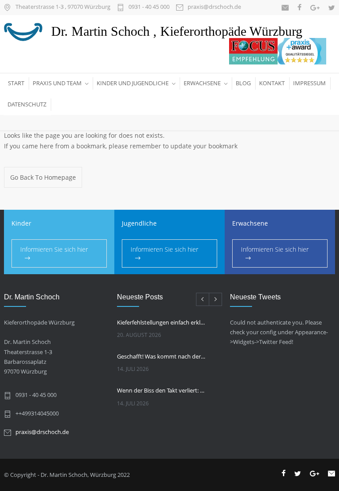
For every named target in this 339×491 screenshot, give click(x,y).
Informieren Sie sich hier (54, 249)
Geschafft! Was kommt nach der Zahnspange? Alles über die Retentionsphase (161, 356)
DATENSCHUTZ (27, 104)
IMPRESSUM (309, 83)
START (16, 83)
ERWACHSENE (202, 83)
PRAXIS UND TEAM (57, 83)
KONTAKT (272, 83)
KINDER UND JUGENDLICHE (133, 83)
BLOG (243, 83)
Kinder (21, 223)
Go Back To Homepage (43, 177)
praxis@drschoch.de (214, 7)
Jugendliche (139, 223)
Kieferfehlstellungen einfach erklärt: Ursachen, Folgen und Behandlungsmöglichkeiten (161, 322)
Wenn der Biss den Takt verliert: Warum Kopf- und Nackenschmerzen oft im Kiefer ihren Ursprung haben (161, 390)
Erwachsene (250, 223)
